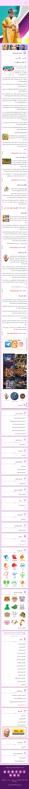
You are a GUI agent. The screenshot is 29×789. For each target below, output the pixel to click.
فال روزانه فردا (22, 758)
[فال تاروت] (21, 360)
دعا (24, 508)
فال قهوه (23, 466)
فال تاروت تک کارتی (21, 653)
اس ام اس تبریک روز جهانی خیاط (19, 424)
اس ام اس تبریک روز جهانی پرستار (18, 427)
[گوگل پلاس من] (18, 775)
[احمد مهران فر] (23, 48)
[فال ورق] (9, 383)
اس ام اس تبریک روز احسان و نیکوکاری (17, 421)
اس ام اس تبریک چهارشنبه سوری (18, 430)
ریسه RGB (23, 541)
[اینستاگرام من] (12, 772)
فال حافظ (12, 174)
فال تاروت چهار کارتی (21, 659)
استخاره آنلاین (22, 444)
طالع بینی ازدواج (6, 202)
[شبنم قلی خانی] (6, 48)
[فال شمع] (9, 372)
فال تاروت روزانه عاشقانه (20, 678)
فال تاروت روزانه (21, 644)
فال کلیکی (23, 519)
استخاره (25, 149)
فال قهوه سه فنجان (21, 469)
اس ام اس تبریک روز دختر (20, 433)
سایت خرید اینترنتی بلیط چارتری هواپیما (17, 701)
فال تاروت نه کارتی (21, 669)
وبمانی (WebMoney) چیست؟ (19, 698)
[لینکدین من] (10, 775)
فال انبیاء (23, 455)
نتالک (15, 10)
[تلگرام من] (20, 772)
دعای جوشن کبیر (21, 505)
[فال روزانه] (9, 360)
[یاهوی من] (24, 772)
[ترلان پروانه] (14, 48)
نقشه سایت (10, 785)
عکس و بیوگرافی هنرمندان (19, 761)
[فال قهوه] (21, 372)
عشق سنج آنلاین (22, 530)
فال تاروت (19, 243)
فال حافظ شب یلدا (21, 722)
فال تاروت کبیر (22, 647)
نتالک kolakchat (17, 53)
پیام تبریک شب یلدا (21, 725)
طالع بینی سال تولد (21, 628)
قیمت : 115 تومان (14, 634)
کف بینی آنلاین (22, 287)
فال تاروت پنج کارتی (21, 662)
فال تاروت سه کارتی (21, 656)
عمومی (18, 405)
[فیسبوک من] (16, 772)
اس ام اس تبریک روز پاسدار (19, 418)
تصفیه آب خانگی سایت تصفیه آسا (18, 695)
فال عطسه (23, 747)
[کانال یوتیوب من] (14, 775)
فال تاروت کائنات (21, 650)
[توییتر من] (4, 772)
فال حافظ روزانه (22, 719)
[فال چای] (21, 383)
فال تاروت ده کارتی (21, 672)
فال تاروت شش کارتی (20, 666)
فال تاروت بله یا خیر (21, 681)
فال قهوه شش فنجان (21, 472)
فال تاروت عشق (22, 675)
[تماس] (8, 772)
